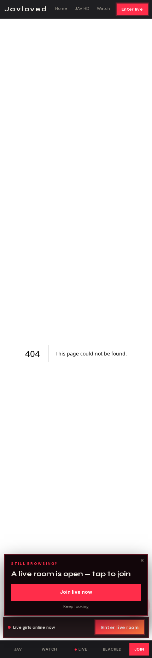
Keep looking (76, 606)
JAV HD (82, 8)
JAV (18, 649)
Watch (103, 8)
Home (61, 8)
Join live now (76, 592)
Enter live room (120, 627)
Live (82, 649)
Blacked (112, 649)
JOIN (139, 649)
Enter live (132, 9)
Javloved (25, 9)
